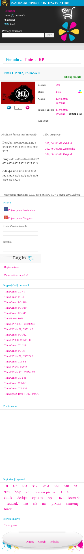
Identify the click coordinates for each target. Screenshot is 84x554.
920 (7, 492)
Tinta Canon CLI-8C (15, 383)
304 (24, 486)
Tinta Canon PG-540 (15, 302)
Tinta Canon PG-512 (15, 334)
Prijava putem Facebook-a (21, 210)
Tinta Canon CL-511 (15, 345)
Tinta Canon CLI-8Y (15, 361)
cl (61, 492)
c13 (29, 492)
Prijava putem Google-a (20, 218)
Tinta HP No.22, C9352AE (18, 356)
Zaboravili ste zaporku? (16, 275)
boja (18, 491)
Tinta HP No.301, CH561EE (19, 372)
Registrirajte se (11, 266)
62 (75, 486)
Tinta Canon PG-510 (15, 307)
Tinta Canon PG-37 (14, 350)
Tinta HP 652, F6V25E (16, 367)
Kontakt (42, 541)
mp (44, 503)
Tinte (28, 59)
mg (26, 503)
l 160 (60, 498)
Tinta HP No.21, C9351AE (18, 329)
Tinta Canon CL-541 (15, 377)
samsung (72, 503)
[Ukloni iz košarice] (6, 107)
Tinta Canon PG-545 (15, 313)
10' (15, 486)
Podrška (54, 541)
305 (34, 486)
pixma (56, 503)
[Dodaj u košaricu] (29, 107)
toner (7, 508)
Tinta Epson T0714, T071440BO (21, 393)
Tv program (10, 525)
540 (66, 486)
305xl (45, 486)
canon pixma (46, 492)
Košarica (10, 10)
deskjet (22, 497)
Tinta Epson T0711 (14, 318)
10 (6, 486)
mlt (35, 503)
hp (50, 497)
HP (41, 59)
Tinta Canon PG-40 (14, 297)
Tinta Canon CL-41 (14, 291)
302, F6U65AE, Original (58, 154)
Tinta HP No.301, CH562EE (19, 323)
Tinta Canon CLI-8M (15, 388)
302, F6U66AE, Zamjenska (60, 148)
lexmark (74, 497)
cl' (68, 491)
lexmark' (13, 503)
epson (37, 497)
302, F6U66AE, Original (58, 143)
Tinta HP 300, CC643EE (17, 340)
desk (8, 497)
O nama (30, 541)
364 (56, 486)
